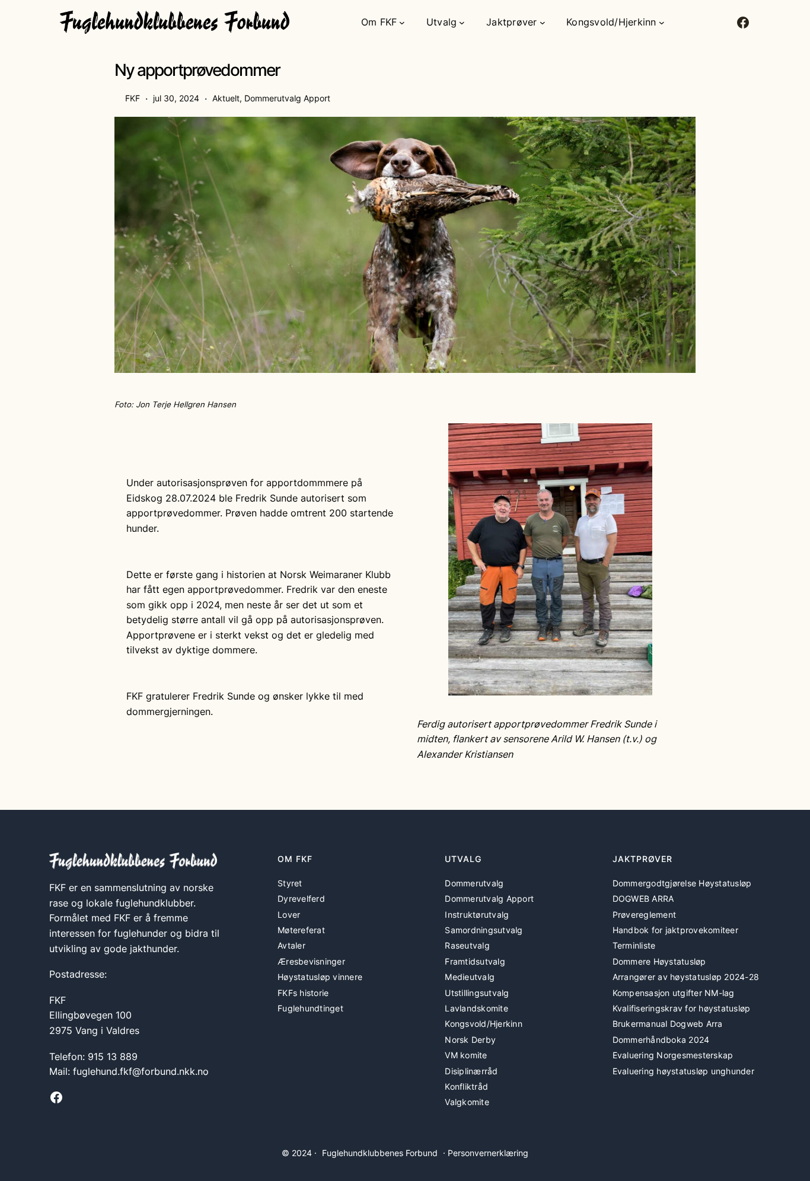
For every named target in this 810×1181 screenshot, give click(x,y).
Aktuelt (226, 98)
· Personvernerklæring (485, 1153)
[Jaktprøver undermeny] (543, 22)
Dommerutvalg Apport (287, 98)
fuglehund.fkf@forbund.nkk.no (141, 1071)
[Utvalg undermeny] (462, 22)
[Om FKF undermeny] (402, 22)
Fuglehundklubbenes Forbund (380, 1153)
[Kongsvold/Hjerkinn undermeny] (662, 22)
